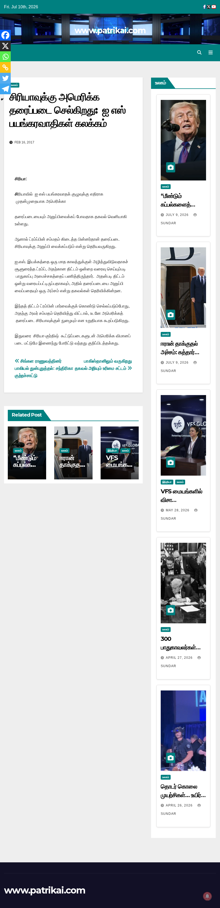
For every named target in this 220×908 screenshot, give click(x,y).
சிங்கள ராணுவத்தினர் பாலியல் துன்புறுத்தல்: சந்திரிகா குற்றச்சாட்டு (44, 368)
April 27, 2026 (180, 658)
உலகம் (18, 450)
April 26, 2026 (180, 805)
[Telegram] (5, 89)
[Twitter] (5, 78)
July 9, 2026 (178, 215)
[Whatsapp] (5, 56)
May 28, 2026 (178, 510)
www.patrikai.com (110, 30)
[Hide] (2, 99)
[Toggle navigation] (210, 52)
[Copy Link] (5, 67)
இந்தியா (112, 450)
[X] (5, 46)
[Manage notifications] (207, 896)
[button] (199, 52)
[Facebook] (5, 35)
